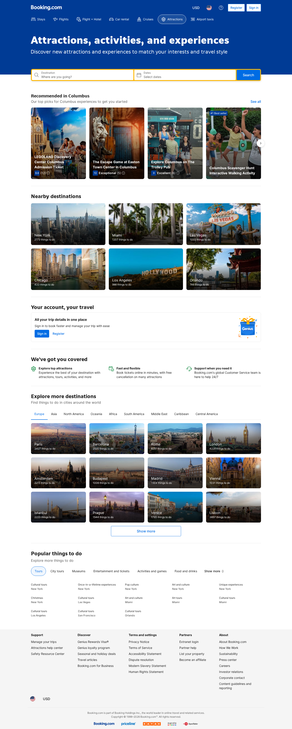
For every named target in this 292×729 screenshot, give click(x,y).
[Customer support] (221, 8)
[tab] (39, 414)
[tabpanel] (146, 479)
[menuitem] (38, 19)
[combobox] (85, 77)
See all (256, 101)
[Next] (260, 143)
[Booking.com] (46, 7)
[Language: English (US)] (209, 8)
